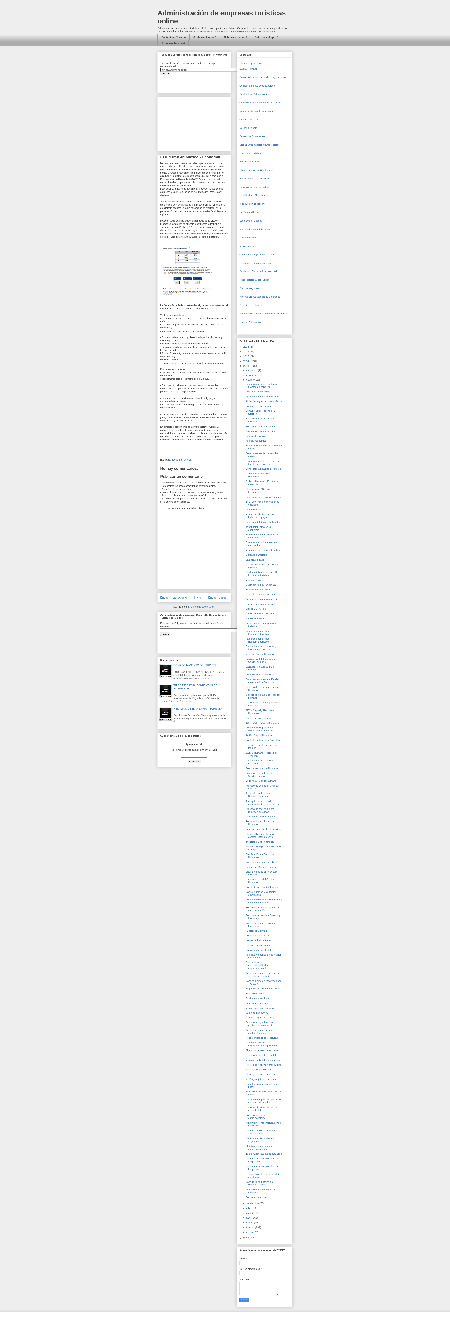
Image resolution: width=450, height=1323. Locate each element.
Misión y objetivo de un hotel (261, 1079)
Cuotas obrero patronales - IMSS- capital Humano (261, 729)
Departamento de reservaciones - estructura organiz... (263, 974)
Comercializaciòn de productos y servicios (262, 77)
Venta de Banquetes (257, 1012)
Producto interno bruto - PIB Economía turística (261, 574)
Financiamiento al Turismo (254, 178)
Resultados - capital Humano (262, 768)
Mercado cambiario (256, 554)
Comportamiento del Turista (195, 665)
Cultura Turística (248, 119)
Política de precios (256, 435)
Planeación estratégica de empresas (259, 296)
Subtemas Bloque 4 (173, 43)
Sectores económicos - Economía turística (258, 632)
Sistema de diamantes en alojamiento (260, 1140)
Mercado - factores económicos (263, 594)
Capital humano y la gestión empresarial (261, 893)
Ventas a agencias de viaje (260, 1017)
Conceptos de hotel (256, 1197)
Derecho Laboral (248, 127)
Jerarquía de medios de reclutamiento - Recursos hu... (264, 803)
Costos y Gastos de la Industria (256, 111)
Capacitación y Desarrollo (260, 674)
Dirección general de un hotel (262, 1050)
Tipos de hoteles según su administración (260, 1132)
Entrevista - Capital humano (261, 780)
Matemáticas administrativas (255, 229)
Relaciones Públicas (257, 1003)
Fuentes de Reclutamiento (260, 816)
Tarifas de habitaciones (258, 940)
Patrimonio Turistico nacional (255, 262)
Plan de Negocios (249, 288)
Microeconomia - (255, 618)
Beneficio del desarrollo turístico (263, 521)
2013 (246, 366)
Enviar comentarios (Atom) (201, 606)
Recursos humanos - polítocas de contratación (262, 909)
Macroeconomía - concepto (261, 584)
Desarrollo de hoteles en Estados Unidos (259, 1183)
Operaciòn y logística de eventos (257, 254)
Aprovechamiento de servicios (262, 396)
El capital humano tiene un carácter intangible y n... (260, 835)
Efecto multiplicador (256, 509)
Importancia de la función (260, 841)
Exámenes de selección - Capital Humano (260, 774)
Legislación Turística (250, 220)
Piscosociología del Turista (254, 279)
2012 (246, 1238)
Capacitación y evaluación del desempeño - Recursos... (262, 681)
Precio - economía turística (260, 431)
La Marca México (249, 212)
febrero (250, 1227)
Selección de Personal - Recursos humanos (259, 795)
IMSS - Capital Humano (259, 735)
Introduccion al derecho (252, 203)
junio (249, 1213)
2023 (246, 351)
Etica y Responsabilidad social (256, 170)
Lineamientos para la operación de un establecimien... (263, 1101)
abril (249, 1217)
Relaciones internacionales (260, 426)
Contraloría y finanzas (258, 935)
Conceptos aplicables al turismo (263, 468)
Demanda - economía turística (262, 599)
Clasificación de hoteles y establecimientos (260, 1147)
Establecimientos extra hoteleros (264, 1153)
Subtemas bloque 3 (266, 37)
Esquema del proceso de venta (263, 988)
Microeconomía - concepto (260, 613)
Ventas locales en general (260, 1007)
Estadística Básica (249, 161)
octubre (250, 379)
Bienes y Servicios (256, 608)
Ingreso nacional (255, 580)
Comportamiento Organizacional (257, 85)
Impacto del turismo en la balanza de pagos (260, 516)
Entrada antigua (218, 597)
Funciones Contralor (257, 930)
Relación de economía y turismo (197, 708)
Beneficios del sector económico (263, 497)
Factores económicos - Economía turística (258, 640)
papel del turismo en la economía (258, 528)
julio (248, 1208)
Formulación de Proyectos (254, 187)
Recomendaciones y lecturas (262, 1037)
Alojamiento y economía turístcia (264, 401)
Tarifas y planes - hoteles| (260, 949)
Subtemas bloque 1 (205, 37)
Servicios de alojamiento (252, 305)
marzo (250, 1222)
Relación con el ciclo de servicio (263, 829)
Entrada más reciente (173, 597)
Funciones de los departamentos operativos (261, 1044)
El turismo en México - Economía (258, 491)
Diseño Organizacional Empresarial (259, 144)
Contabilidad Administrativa (254, 94)
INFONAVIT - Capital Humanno (263, 722)
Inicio (197, 597)
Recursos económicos (258, 391)
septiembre (252, 1203)
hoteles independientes (258, 1069)
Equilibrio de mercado (258, 589)
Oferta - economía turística (260, 604)
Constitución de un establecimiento (256, 1116)
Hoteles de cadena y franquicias (263, 1064)
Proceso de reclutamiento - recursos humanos (261, 810)
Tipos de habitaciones (258, 945)
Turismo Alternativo (250, 322)
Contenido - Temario (173, 37)
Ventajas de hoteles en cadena (263, 1060)
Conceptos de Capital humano (262, 887)
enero (249, 1232)
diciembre (252, 370)
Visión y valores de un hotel (261, 1074)
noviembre (252, 374)
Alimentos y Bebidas (250, 63)
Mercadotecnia (247, 237)
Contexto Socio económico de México (260, 102)
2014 (246, 361)
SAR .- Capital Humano (258, 718)
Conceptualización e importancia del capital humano (264, 901)
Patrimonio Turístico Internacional (258, 271)
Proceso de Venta (255, 993)
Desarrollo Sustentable (252, 136)
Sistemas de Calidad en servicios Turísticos (263, 313)
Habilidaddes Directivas (252, 195)
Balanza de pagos (256, 559)
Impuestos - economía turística (263, 550)
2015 (246, 356)
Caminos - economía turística (262, 406)
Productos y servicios (257, 998)
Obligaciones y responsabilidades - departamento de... (258, 965)
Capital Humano (248, 68)
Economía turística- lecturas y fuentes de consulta (262, 385)
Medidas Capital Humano (260, 654)
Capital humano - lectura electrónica (259, 762)
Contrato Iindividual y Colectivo (263, 740)
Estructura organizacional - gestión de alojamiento (260, 1024)
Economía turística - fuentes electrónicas (261, 544)
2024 (246, 346)
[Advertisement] (10, 1243)
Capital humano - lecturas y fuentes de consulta (261, 648)
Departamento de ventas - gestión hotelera (260, 1031)
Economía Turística (181, 459)
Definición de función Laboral (262, 862)
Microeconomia (247, 246)
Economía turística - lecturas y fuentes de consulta (262, 462)
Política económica (256, 440)
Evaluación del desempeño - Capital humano (261, 660)
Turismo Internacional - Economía (258, 475)
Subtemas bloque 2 (235, 37)
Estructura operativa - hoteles (262, 1055)
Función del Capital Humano (261, 866)
